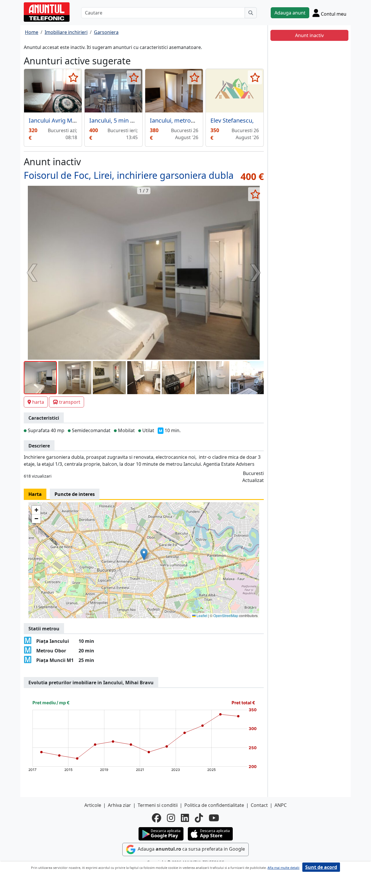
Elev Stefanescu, (232, 120)
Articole (92, 805)
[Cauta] (251, 12)
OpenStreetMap (225, 615)
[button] (144, 554)
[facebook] (156, 818)
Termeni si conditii (158, 805)
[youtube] (214, 818)
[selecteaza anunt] (73, 77)
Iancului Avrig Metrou (58, 120)
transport (69, 402)
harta (38, 402)
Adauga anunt (289, 13)
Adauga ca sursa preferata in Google (191, 849)
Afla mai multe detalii (283, 867)
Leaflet (201, 615)
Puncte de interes (74, 494)
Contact (259, 805)
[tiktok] (199, 818)
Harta (35, 494)
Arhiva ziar (119, 805)
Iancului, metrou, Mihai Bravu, (190, 120)
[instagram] (171, 818)
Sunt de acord (321, 867)
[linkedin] (185, 818)
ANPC (280, 805)
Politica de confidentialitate (214, 805)
